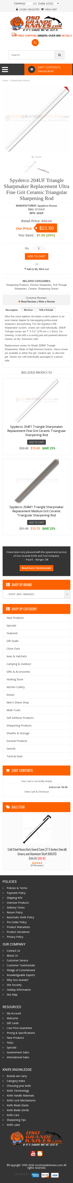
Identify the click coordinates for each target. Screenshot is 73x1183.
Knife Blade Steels (18, 1105)
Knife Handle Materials (20, 1095)
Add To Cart (36, 442)
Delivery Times (16, 907)
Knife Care (13, 1115)
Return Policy (15, 912)
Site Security (14, 984)
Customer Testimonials (21, 965)
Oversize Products (18, 902)
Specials (11, 1047)
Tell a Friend (46, 309)
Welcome (12, 1018)
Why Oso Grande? (17, 979)
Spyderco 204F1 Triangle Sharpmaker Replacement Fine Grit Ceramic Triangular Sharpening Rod (36, 431)
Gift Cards (13, 1023)
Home (5, 80)
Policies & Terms (17, 888)
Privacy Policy (15, 936)
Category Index (16, 1080)
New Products (15, 1037)
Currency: (19, 3)
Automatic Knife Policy (20, 917)
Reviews (28, 309)
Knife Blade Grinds (18, 1110)
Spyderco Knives (47, 205)
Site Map (12, 994)
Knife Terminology (18, 1090)
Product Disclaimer (18, 931)
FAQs (10, 1042)
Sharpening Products (20, 80)
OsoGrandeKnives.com (49, 1165)
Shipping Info (14, 897)
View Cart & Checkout (37, 791)
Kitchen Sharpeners (41, 285)
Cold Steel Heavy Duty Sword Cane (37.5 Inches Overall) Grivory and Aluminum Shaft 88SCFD (37, 851)
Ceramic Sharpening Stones (43, 288)
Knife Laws (13, 1124)
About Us (12, 955)
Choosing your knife (19, 1085)
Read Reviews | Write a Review (37, 301)
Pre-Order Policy (17, 922)
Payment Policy (16, 892)
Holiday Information (19, 989)
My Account (14, 1013)
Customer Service (17, 960)
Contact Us (13, 950)
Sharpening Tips (16, 1119)
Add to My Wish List (37, 269)
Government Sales (18, 1052)
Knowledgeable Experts (21, 975)
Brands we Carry (17, 1076)
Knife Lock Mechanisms (21, 1100)
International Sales (18, 1057)
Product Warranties (18, 927)
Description (12, 309)
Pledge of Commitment (21, 970)
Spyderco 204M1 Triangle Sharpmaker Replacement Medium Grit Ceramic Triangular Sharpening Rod (37, 511)
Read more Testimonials (36, 568)
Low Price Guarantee (19, 1028)
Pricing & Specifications (21, 1032)
